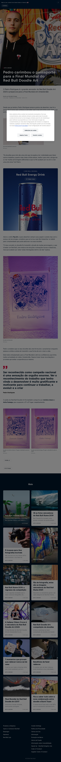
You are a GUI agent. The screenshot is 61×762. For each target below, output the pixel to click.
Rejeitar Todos (24, 135)
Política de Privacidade (21, 125)
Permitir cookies (37, 135)
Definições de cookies (30, 130)
